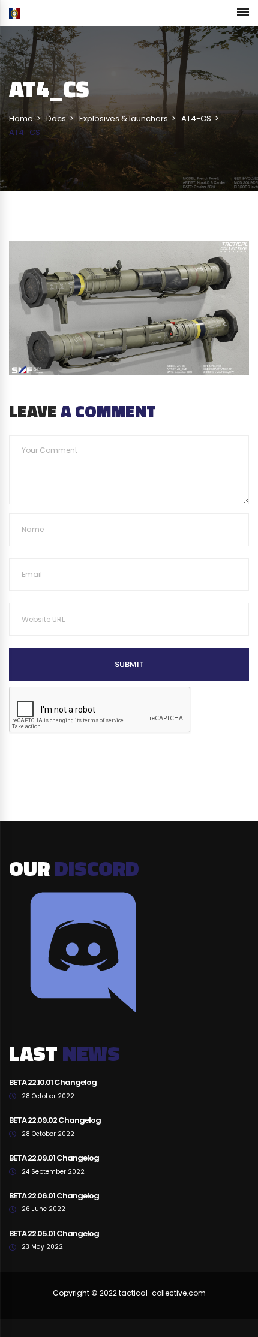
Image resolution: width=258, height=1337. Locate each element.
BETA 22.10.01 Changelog (53, 1082)
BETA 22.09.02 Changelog (55, 1120)
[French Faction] (14, 13)
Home (21, 118)
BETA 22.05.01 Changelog (54, 1233)
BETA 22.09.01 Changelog (54, 1158)
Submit (129, 664)
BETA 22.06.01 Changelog (54, 1195)
